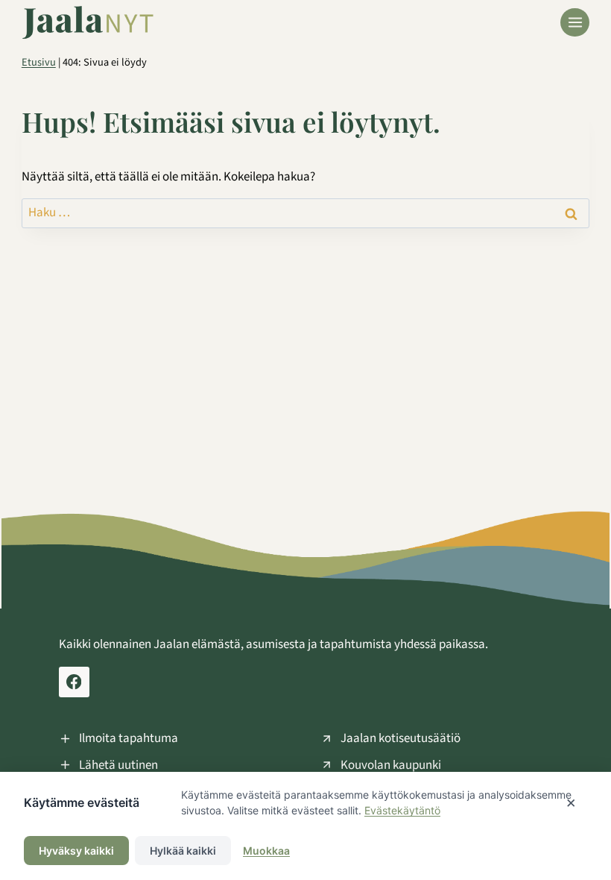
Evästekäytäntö (402, 810)
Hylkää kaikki (183, 850)
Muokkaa (266, 850)
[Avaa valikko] (574, 22)
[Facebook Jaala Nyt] (74, 682)
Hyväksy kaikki (76, 850)
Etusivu (39, 62)
